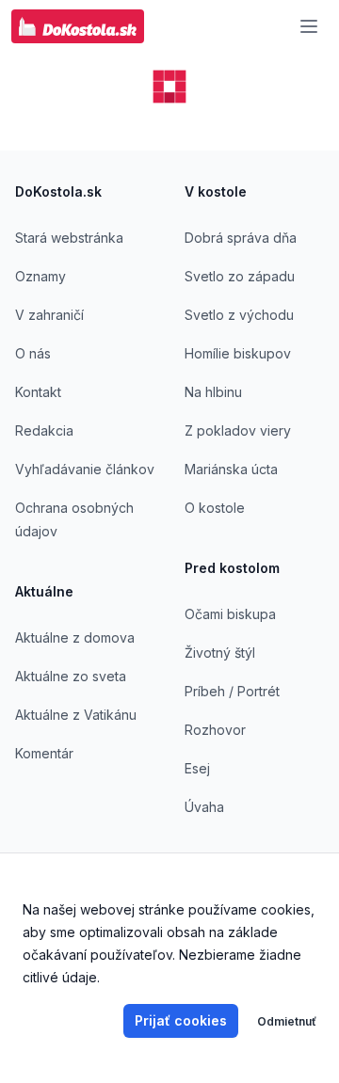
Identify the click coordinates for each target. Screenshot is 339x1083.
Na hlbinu (213, 392)
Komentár (44, 753)
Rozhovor (215, 730)
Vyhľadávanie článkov (84, 469)
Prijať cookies (181, 1020)
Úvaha (204, 807)
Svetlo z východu (239, 315)
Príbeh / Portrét (232, 691)
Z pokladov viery (238, 430)
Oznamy (40, 276)
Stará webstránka (69, 238)
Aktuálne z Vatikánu (76, 715)
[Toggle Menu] (309, 26)
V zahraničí (49, 315)
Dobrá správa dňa (241, 238)
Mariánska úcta (231, 469)
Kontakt (38, 392)
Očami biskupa (230, 614)
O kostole (215, 508)
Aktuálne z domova (75, 637)
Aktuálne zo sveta (70, 676)
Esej (197, 768)
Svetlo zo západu (240, 276)
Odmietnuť (286, 1021)
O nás (33, 353)
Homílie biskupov (238, 353)
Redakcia (44, 430)
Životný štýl (220, 653)
